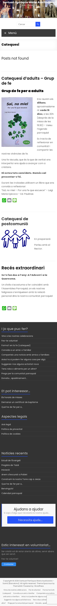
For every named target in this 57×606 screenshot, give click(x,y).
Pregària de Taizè (10, 465)
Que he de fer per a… (12, 483)
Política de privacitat (12, 429)
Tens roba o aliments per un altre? (19, 368)
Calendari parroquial (11, 493)
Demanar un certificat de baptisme (19, 402)
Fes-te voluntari (9, 340)
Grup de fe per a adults (22, 90)
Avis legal (6, 424)
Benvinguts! (7, 488)
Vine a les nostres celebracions (17, 336)
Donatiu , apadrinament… (14, 378)
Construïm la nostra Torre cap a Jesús (20, 479)
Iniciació (5, 469)
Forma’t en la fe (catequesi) (16, 345)
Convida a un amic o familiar (16, 350)
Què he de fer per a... (12, 407)
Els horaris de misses (11, 397)
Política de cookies (10, 433)
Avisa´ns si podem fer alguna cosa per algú (23, 359)
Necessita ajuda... (30, 520)
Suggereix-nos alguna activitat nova (20, 364)
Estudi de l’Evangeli (10, 460)
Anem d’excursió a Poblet (14, 474)
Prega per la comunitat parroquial (18, 373)
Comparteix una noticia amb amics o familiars (25, 354)
